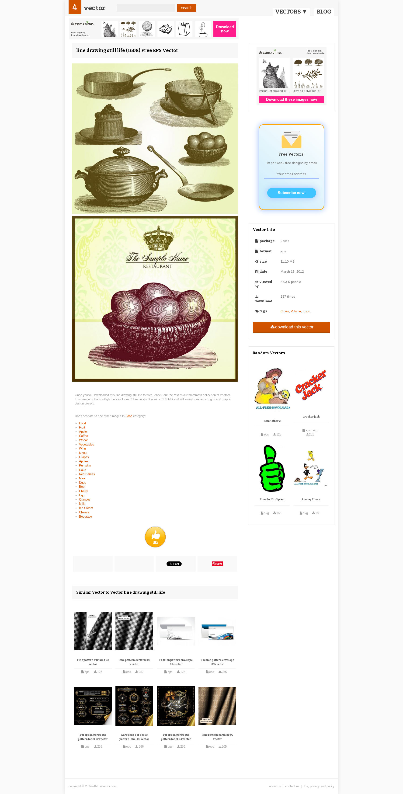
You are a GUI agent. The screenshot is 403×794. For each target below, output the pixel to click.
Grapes (84, 457)
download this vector (294, 327)
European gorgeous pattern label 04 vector (176, 737)
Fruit (82, 427)
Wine (82, 448)
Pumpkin (85, 465)
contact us (292, 786)
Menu (83, 453)
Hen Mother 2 (272, 420)
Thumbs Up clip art (272, 499)
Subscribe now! (292, 193)
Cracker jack (311, 416)
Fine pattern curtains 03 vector (93, 662)
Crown (285, 311)
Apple (83, 431)
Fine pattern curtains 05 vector (134, 662)
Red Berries (87, 474)
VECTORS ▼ (291, 11)
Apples (83, 461)
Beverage (85, 516)
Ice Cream (86, 508)
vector (94, 8)
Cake (82, 470)
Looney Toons (311, 499)
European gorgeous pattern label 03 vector (134, 737)
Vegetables (86, 444)
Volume (296, 311)
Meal (82, 478)
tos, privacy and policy (319, 786)
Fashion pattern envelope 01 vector (176, 662)
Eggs (82, 482)
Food (129, 416)
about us (275, 786)
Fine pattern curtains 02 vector (217, 737)
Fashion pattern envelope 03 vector (217, 662)
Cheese (84, 512)
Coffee (83, 436)
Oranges (84, 499)
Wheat (83, 440)
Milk (82, 503)
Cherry (83, 491)
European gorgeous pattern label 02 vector (93, 737)
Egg (81, 495)
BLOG (324, 11)
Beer (82, 486)
